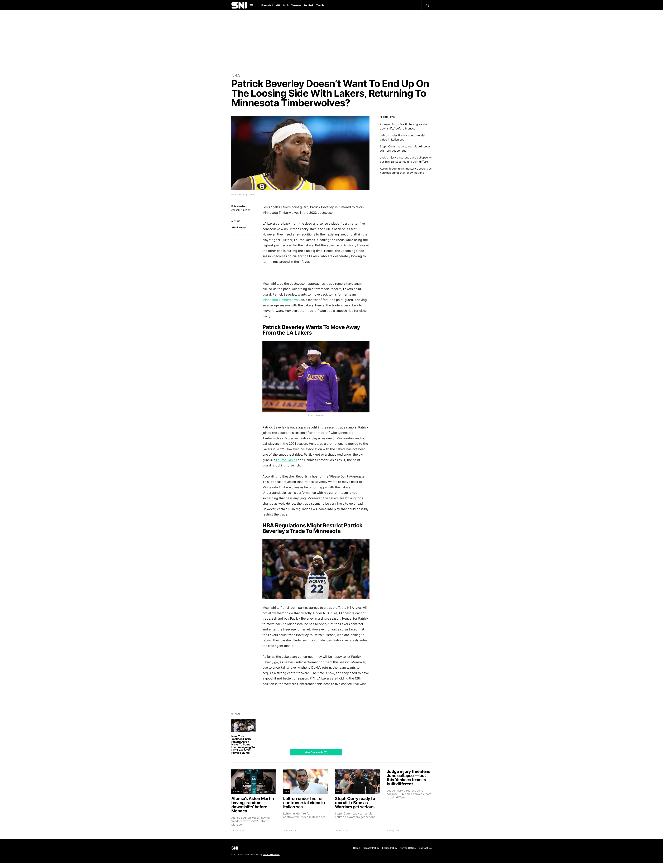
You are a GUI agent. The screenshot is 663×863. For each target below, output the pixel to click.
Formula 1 (267, 5)
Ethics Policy (389, 847)
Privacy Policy (371, 847)
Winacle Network (271, 854)
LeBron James (286, 460)
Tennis (320, 5)
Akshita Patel (238, 227)
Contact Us (425, 847)
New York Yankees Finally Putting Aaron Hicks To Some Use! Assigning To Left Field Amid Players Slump (243, 744)
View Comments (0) (316, 752)
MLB (286, 5)
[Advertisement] (331, 41)
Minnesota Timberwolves (280, 300)
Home (356, 847)
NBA (278, 5)
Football (309, 5)
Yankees (296, 5)
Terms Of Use (408, 847)
